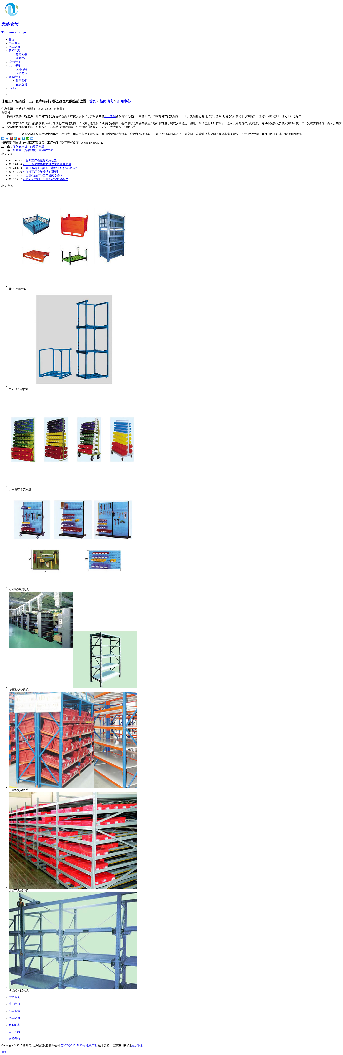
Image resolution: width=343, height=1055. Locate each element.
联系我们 (14, 76)
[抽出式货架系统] (73, 987)
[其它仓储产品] (73, 286)
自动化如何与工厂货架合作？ (43, 175)
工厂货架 (110, 116)
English (13, 87)
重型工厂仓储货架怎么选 (40, 160)
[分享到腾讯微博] (23, 138)
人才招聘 (14, 65)
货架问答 (21, 54)
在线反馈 (21, 84)
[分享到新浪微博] (19, 138)
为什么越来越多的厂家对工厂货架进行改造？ (53, 168)
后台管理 (137, 1045)
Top (3, 1051)
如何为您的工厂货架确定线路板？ (45, 179)
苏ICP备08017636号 (73, 1045)
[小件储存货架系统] (73, 486)
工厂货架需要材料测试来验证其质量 (47, 164)
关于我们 (14, 61)
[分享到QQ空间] (15, 138)
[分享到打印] (31, 138)
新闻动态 (14, 50)
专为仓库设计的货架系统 (28, 146)
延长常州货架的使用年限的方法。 (34, 150)
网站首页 (14, 997)
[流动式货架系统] (73, 887)
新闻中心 (21, 58)
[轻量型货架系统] (73, 687)
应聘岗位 (21, 73)
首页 (11, 39)
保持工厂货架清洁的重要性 (41, 171)
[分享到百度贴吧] (7, 138)
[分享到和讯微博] (11, 138)
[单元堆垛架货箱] (73, 386)
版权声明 (91, 1045)
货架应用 (14, 46)
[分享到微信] (27, 138)
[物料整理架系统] (73, 586)
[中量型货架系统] (73, 787)
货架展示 (14, 43)
